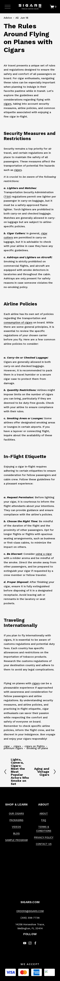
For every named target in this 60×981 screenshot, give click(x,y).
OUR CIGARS (16, 813)
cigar (7, 746)
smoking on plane (37, 748)
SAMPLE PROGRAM (16, 840)
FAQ (43, 820)
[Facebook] (35, 943)
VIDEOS (16, 826)
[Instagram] (30, 943)
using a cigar (44, 553)
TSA (7, 196)
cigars (7, 103)
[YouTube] (24, 943)
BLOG (16, 833)
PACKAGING (16, 820)
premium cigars (13, 748)
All (17, 17)
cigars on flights (34, 746)
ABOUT (44, 813)
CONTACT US (44, 843)
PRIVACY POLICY (43, 837)
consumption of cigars (18, 322)
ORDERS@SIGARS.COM (30, 911)
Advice (8, 17)
